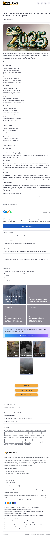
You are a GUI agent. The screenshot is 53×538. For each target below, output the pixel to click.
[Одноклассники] (8, 503)
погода (17, 437)
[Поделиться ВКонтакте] (4, 212)
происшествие (29, 439)
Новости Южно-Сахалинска (40, 430)
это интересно (27, 444)
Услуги (18, 507)
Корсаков (10, 430)
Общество (34, 522)
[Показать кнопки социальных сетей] (38, 3)
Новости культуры (8, 524)
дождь (44, 432)
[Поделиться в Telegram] (6, 212)
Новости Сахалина (8, 522)
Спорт (40, 522)
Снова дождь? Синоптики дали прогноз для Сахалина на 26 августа (21, 235)
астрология (25, 432)
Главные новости (18, 522)
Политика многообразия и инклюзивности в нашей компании (17, 509)
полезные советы (28, 437)
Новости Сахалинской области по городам (13, 526)
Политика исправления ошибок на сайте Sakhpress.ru (16, 513)
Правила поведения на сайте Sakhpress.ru (33, 511)
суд (40, 442)
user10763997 (11, 193)
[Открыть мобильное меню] (49, 3)
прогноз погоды (21, 439)
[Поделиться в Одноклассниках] (8, 212)
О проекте (6, 507)
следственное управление (29, 442)
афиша (30, 432)
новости (6, 437)
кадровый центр (8, 435)
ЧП (15, 432)
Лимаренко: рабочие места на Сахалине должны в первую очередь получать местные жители (26, 260)
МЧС (15, 430)
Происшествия (27, 522)
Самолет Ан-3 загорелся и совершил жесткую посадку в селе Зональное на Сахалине (38, 299)
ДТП (6, 430)
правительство (8, 439)
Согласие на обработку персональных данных (14, 520)
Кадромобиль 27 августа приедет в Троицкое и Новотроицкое (19, 243)
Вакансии (24, 507)
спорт (37, 442)
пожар (21, 437)
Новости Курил (21, 430)
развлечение (14, 204)
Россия (6, 432)
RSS (41, 524)
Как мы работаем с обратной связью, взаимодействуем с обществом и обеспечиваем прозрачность (23, 516)
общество (12, 437)
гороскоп (35, 432)
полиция (40, 437)
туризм (44, 442)
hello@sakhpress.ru (12, 415)
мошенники (32, 435)
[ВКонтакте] (5, 503)
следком (20, 442)
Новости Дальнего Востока (32, 524)
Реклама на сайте (26, 394)
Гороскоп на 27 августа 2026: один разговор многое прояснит (19, 271)
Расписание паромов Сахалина (32, 526)
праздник (14, 439)
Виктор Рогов (10, 19)
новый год (6, 204)
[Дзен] (13, 503)
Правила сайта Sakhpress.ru (33, 507)
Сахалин (11, 432)
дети (40, 432)
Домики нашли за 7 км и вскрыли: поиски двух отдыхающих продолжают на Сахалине (24, 277)
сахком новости (13, 442)
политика (35, 437)
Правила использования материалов (35, 520)
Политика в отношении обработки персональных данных (17, 518)
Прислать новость (26, 390)
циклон (6, 444)
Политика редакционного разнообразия (13, 511)
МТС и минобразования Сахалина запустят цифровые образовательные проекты (25, 251)
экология (11, 444)
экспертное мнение (19, 444)
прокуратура (36, 439)
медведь (21, 435)
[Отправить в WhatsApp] (11, 212)
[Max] (15, 503)
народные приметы (40, 435)
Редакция (13, 507)
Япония (19, 432)
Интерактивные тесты (19, 524)
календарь (15, 435)
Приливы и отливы (8, 528)
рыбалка (6, 442)
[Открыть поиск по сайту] (45, 3)
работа (41, 439)
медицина (26, 435)
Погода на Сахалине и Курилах (22, 528)
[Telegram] (10, 503)
